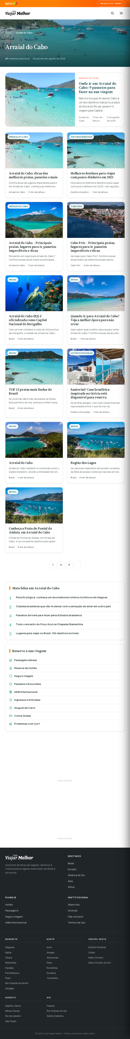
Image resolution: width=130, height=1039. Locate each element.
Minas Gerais (12, 1010)
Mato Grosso (95, 957)
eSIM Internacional (25, 692)
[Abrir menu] (121, 13)
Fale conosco (75, 916)
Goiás (91, 952)
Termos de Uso (76, 922)
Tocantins (52, 978)
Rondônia (52, 967)
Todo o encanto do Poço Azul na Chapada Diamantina (49, 624)
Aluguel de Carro (24, 708)
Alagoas (9, 947)
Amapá (50, 952)
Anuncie (72, 910)
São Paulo (10, 1021)
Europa (72, 869)
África (71, 887)
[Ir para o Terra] (11, 3)
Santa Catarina (55, 1016)
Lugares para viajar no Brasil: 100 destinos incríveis (47, 633)
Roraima (51, 973)
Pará (49, 962)
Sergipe (9, 988)
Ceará (8, 957)
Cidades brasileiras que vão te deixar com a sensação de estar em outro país (63, 606)
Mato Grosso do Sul (99, 962)
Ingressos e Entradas (27, 700)
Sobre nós (74, 904)
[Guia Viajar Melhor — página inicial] (17, 13)
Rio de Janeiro (13, 1016)
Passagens (11, 910)
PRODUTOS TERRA (111, 3)
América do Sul (76, 875)
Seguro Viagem (23, 676)
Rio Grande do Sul (57, 1010)
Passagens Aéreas (25, 660)
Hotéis (9, 904)
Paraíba (9, 967)
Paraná (51, 1005)
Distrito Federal (97, 947)
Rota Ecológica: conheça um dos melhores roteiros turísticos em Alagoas (61, 597)
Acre (49, 947)
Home (8, 32)
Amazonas (52, 957)
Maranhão (10, 962)
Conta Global (22, 716)
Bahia (8, 952)
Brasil (71, 863)
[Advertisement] (65, 757)
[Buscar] (112, 13)
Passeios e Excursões (27, 684)
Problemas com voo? (27, 723)
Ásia (70, 881)
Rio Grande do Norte (16, 983)
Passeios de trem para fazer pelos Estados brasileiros (49, 615)
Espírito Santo (13, 1005)
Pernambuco (12, 973)
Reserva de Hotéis (25, 668)
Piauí (7, 978)
